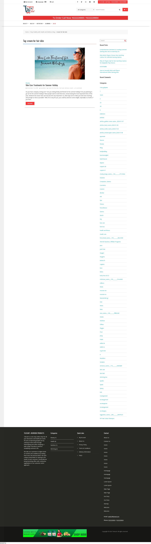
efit (101, 196)
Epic (101, 200)
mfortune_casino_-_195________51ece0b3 (111, 279)
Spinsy (101, 388)
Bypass (102, 163)
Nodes (102, 317)
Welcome (106, 507)
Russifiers (102, 358)
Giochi (101, 215)
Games (102, 211)
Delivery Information (85, 452)
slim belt (102, 373)
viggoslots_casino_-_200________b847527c (111, 415)
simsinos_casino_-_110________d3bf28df (111, 366)
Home (105, 445)
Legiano (102, 264)
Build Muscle (103, 159)
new (101, 302)
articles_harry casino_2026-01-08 (109, 125)
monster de (103, 290)
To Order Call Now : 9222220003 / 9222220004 (112, 2)
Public (101, 339)
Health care (103, 234)
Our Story (106, 496)
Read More (30, 103)
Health (32, 23)
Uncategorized (104, 407)
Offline (102, 324)
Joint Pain (102, 249)
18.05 (101, 95)
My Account (82, 437)
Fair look (61, 88)
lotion (101, 272)
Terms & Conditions (84, 448)
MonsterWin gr (104, 298)
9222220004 (92, 17)
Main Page (107, 489)
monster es (103, 294)
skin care (102, 369)
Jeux (101, 245)
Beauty (25, 23)
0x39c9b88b (103, 66)
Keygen (102, 253)
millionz (102, 283)
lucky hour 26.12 (104, 275)
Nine (101, 309)
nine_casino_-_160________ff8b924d (109, 313)
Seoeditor (43, 88)
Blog (54, 23)
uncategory (103, 411)
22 (100, 102)
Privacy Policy (83, 445)
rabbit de (102, 343)
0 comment (78, 88)
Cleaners (102, 178)
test (101, 392)
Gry (101, 219)
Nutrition (39, 23)
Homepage (107, 470)
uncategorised (104, 399)
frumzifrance (103, 208)
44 (100, 106)
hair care (102, 223)
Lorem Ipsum (108, 482)
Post (101, 332)
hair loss (102, 226)
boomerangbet (104, 155)
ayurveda (102, 136)
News (101, 305)
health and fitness (105, 230)
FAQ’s (80, 455)
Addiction (102, 114)
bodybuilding (103, 151)
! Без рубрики (104, 87)
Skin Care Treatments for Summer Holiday (42, 85)
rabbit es (102, 347)
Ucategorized (103, 396)
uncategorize (103, 403)
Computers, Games (105, 181)
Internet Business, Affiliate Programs (110, 242)
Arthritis (102, 117)
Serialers (102, 362)
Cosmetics (103, 185)
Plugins (102, 328)
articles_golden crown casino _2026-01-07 (111, 121)
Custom (102, 189)
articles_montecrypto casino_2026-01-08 (111, 132)
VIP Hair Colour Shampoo (107, 418)
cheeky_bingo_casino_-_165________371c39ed (112, 174)
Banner (102, 140)
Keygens (102, 257)
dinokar (102, 193)
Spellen (102, 381)
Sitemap (106, 504)
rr (100, 354)
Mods (101, 287)
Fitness (102, 204)
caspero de (103, 166)
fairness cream (69, 88)
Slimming (47, 23)
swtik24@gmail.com (113, 516)
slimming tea (103, 377)
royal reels (103, 351)
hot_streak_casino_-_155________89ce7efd (111, 238)
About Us (81, 441)
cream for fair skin (53, 88)
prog (101, 336)
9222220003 (78, 17)
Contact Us (107, 441)
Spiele (101, 384)
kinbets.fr (102, 260)
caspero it (102, 170)
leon (101, 268)
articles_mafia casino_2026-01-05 (109, 129)
